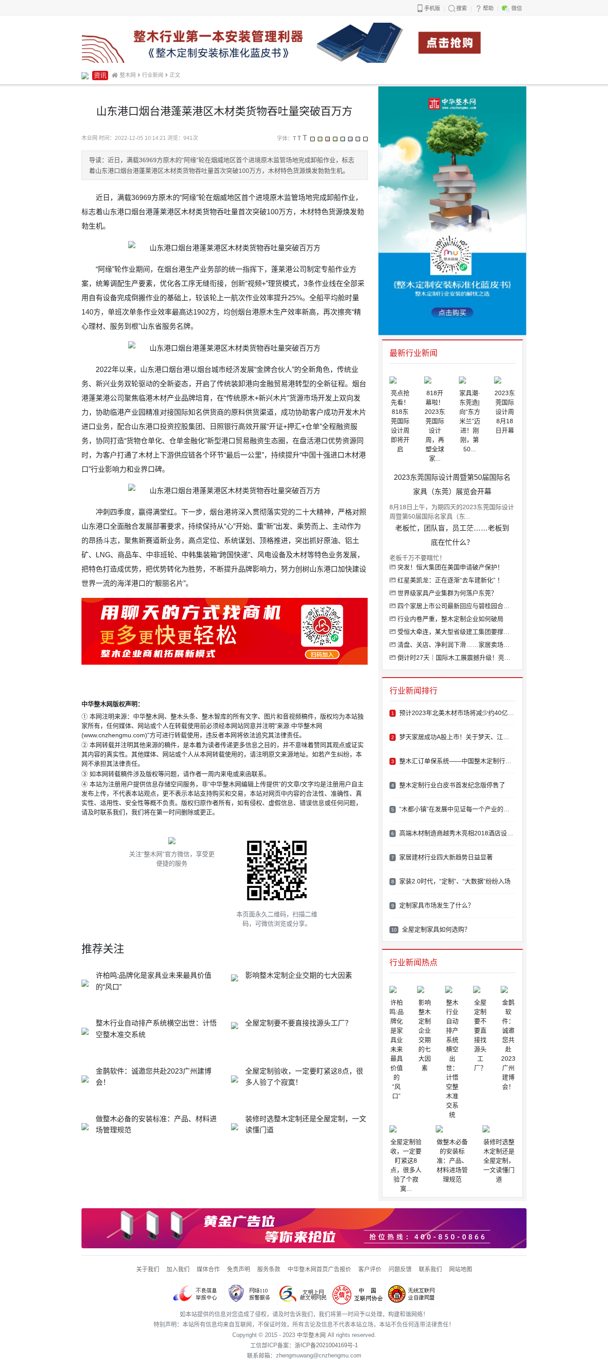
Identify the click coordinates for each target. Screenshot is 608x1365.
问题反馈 (400, 1269)
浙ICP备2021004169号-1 (326, 1345)
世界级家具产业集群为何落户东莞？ (446, 593)
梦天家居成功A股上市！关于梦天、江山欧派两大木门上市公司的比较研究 (453, 736)
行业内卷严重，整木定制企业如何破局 (449, 618)
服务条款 (268, 1269)
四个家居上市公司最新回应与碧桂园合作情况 (455, 605)
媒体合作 (208, 1269)
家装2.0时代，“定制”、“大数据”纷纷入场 (451, 881)
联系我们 (430, 1269)
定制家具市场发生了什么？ (432, 905)
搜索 (461, 8)
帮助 (488, 8)
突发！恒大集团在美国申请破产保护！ (449, 567)
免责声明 (238, 1269)
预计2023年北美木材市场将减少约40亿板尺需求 (453, 712)
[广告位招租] (304, 1227)
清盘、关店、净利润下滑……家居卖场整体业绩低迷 (455, 644)
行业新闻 (152, 75)
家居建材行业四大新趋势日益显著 (442, 857)
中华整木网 (311, 1335)
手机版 (432, 8)
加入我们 (178, 1269)
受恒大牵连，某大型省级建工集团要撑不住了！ (455, 631)
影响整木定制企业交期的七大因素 (298, 975)
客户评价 (369, 1269)
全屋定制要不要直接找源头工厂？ (298, 1023)
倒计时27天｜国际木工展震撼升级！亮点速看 (455, 657)
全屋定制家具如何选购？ (430, 929)
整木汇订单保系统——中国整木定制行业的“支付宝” (453, 760)
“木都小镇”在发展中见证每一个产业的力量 (453, 809)
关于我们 (147, 1269)
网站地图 (460, 1269)
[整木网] (85, 75)
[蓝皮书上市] (304, 42)
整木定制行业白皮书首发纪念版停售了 (448, 785)
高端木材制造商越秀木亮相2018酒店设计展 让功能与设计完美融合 (453, 833)
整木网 (128, 75)
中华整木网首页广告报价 (319, 1269)
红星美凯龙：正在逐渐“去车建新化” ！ (449, 580)
